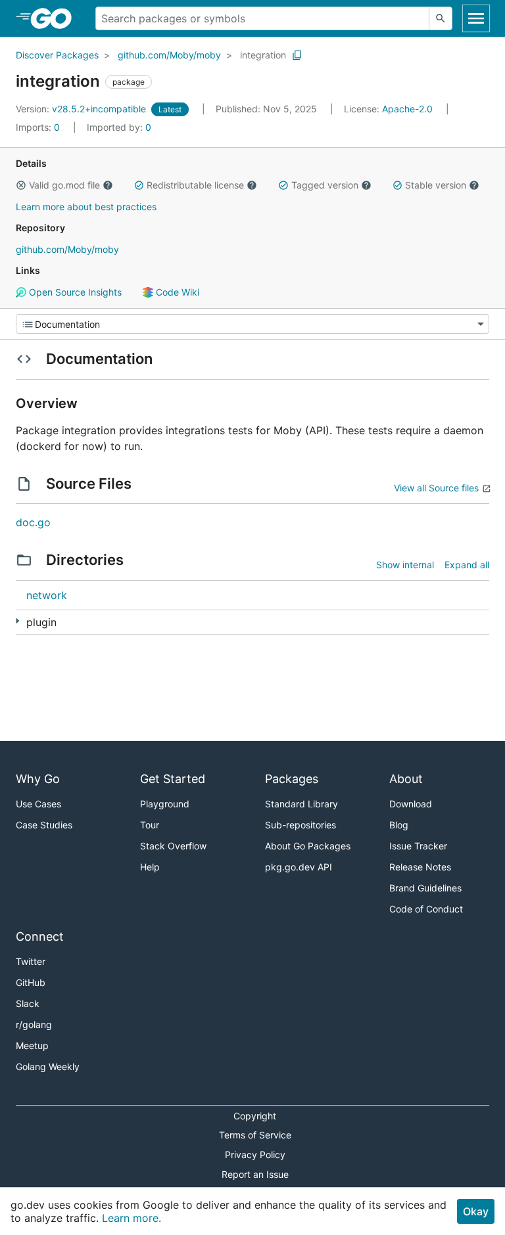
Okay (476, 1211)
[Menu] (252, 324)
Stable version (435, 185)
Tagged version (325, 185)
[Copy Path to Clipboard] (297, 55)
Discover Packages (57, 54)
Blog (398, 824)
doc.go (33, 522)
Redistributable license (195, 185)
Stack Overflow (173, 845)
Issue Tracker (418, 845)
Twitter (30, 961)
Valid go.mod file (64, 185)
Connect (40, 936)
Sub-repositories (300, 824)
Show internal (405, 564)
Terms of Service (255, 1134)
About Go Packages (307, 845)
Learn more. (131, 1217)
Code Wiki (176, 292)
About (406, 779)
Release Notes (420, 866)
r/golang (34, 1024)
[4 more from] (17, 621)
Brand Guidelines (425, 887)
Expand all (467, 564)
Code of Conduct (426, 908)
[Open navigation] (476, 18)
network (46, 595)
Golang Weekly (48, 1066)
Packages (291, 779)
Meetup (32, 1045)
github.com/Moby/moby (169, 54)
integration (263, 54)
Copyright (254, 1115)
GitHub (30, 982)
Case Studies (44, 824)
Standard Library (301, 803)
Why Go (38, 779)
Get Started (172, 779)
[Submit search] (440, 18)
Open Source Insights (74, 292)
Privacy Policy (255, 1154)
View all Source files (436, 487)
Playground (164, 803)
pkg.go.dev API (298, 866)
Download (410, 803)
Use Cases (38, 803)
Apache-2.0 (407, 108)
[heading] (55, 18)
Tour (149, 824)
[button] (21, 185)
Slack (27, 1003)
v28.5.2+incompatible (82, 108)
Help (150, 866)
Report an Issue (255, 1174)
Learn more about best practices (86, 206)
